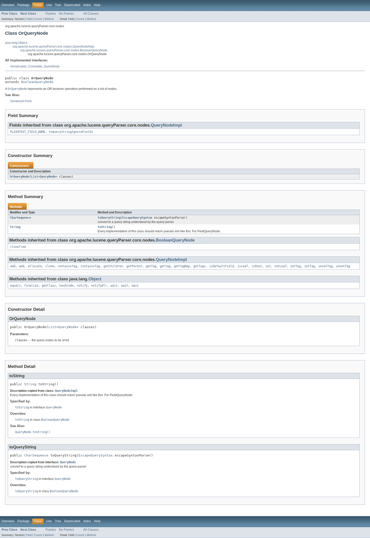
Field (29, 18)
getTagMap (182, 266)
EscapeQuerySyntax (137, 217)
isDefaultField (221, 266)
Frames (51, 13)
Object (94, 279)
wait (114, 285)
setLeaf (280, 266)
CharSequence (20, 217)
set (268, 266)
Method (49, 18)
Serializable (18, 66)
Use (49, 5)
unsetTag (325, 266)
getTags (199, 266)
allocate (35, 266)
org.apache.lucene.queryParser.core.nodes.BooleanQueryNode (63, 50)
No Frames (66, 13)
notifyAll (99, 285)
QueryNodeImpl (166, 125)
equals (15, 285)
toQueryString (109, 217)
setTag (295, 266)
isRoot (256, 266)
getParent (134, 266)
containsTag (67, 266)
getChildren (113, 266)
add (12, 266)
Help (97, 5)
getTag (151, 266)
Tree (58, 5)
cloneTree (18, 247)
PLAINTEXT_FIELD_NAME (27, 132)
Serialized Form (21, 101)
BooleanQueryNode (37, 82)
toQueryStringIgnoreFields (71, 132)
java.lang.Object (16, 43)
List (34, 176)
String (15, 227)
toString (105, 227)
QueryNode (52, 66)
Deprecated (72, 5)
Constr (38, 18)
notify (82, 285)
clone (49, 266)
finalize (31, 285)
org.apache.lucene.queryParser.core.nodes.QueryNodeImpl (53, 46)
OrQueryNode (19, 176)
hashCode (66, 285)
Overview (8, 5)
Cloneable (35, 66)
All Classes (91, 13)
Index (87, 5)
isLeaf (242, 266)
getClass (49, 285)
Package (23, 5)
